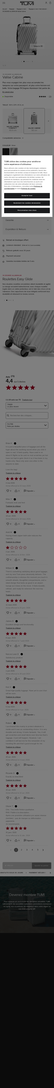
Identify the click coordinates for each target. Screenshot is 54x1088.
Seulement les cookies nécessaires (27, 203)
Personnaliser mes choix (27, 210)
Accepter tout (27, 195)
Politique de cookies (28, 188)
